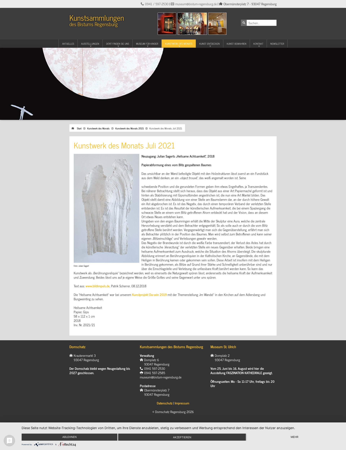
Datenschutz (164, 403)
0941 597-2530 (154, 368)
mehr (294, 437)
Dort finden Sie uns (117, 43)
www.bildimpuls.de (98, 286)
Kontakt (258, 43)
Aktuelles (68, 43)
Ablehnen (69, 437)
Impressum (182, 403)
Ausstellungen (90, 43)
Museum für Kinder (147, 43)
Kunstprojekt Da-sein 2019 (149, 294)
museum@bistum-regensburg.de (196, 3)
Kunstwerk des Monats (178, 43)
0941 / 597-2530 (156, 3)
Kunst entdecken (209, 43)
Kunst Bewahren (236, 43)
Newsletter (277, 43)
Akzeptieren (182, 437)
